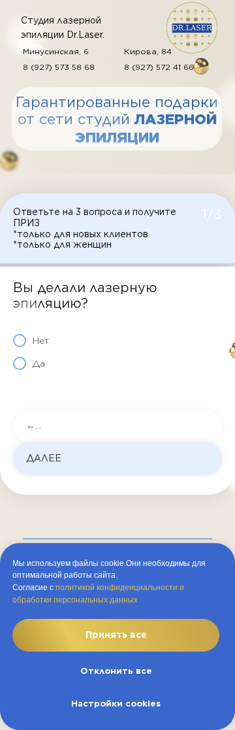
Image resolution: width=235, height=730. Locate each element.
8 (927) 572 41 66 (159, 67)
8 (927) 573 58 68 (59, 67)
